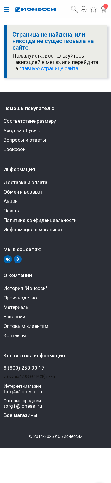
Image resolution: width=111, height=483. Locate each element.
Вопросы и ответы (25, 140)
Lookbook (14, 149)
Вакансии (14, 317)
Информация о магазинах (33, 230)
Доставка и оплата (25, 182)
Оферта (12, 211)
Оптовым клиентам (26, 326)
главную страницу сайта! (49, 68)
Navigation (6, 9)
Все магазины (20, 415)
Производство (20, 298)
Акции (11, 201)
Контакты (15, 335)
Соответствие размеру (30, 121)
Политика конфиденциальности (40, 220)
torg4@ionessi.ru (23, 391)
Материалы (17, 307)
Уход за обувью (22, 130)
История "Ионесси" (25, 288)
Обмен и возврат (23, 192)
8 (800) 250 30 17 (24, 368)
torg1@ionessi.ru (23, 406)
